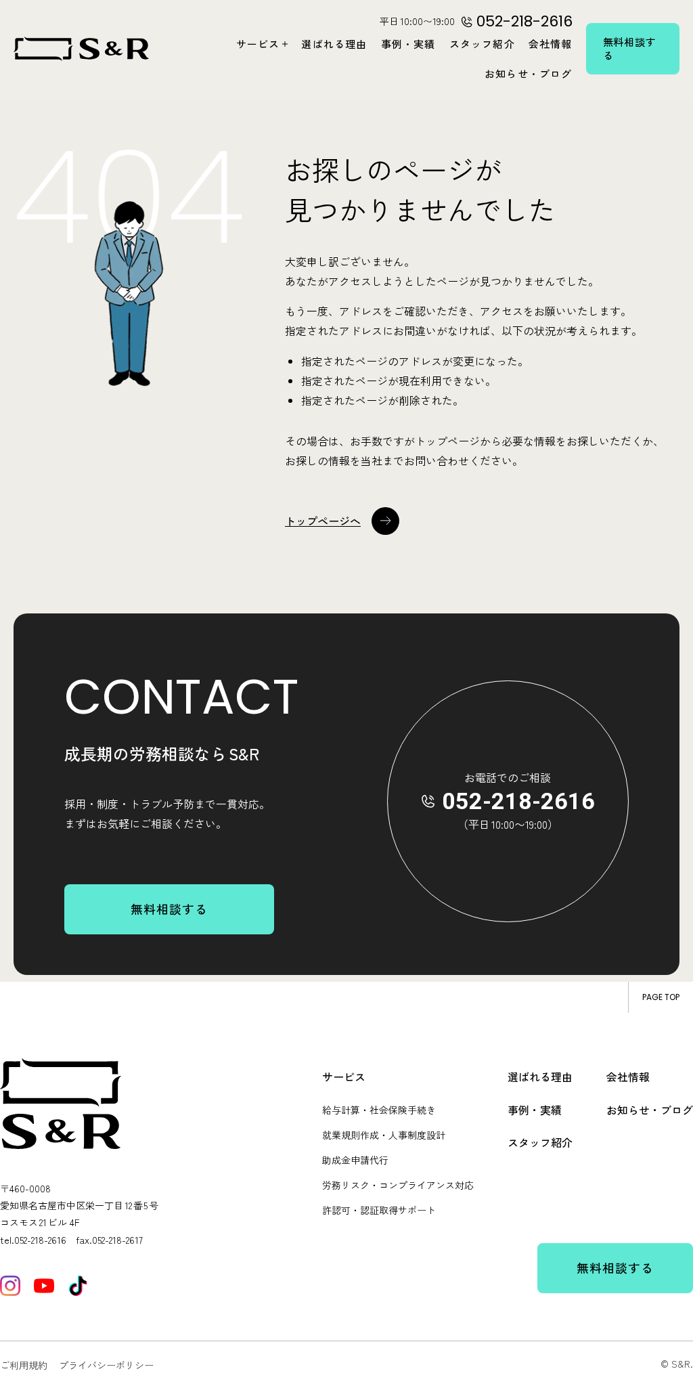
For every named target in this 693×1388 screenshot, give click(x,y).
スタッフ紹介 (482, 44)
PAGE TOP (660, 997)
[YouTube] (44, 1286)
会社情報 (551, 44)
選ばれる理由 (334, 44)
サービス (258, 44)
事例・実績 (408, 44)
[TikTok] (78, 1286)
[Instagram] (10, 1286)
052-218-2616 (518, 801)
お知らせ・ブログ (529, 73)
